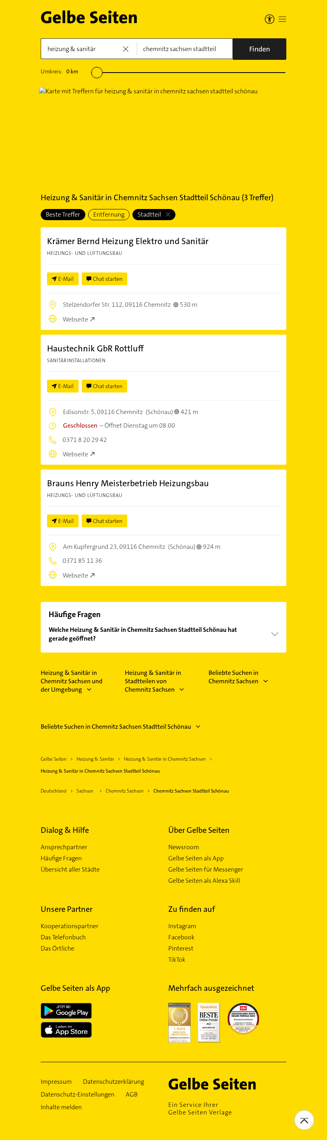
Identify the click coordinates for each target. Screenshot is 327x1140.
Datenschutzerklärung (113, 1082)
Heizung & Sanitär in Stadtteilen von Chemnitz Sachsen (153, 681)
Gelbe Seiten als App (196, 858)
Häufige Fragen (61, 858)
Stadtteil (150, 214)
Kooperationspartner (69, 926)
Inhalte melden (61, 1107)
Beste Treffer (63, 214)
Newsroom (183, 847)
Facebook (181, 937)
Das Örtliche (57, 949)
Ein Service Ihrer (200, 1108)
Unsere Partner (67, 909)
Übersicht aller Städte (70, 870)
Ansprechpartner (64, 847)
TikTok (176, 960)
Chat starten (107, 278)
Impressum (56, 1082)
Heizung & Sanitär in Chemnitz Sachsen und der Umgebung (71, 681)
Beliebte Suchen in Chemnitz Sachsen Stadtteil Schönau (116, 726)
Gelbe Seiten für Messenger (205, 870)
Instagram (182, 926)
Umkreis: (59, 71)
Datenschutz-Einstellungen (77, 1095)
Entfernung (108, 214)
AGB (132, 1095)
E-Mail (66, 278)
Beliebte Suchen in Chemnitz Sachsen (233, 677)
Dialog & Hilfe (65, 830)
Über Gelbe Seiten (199, 830)
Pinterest (180, 949)
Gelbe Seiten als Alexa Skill (204, 881)
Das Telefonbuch (63, 937)
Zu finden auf (191, 909)
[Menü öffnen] (282, 19)
